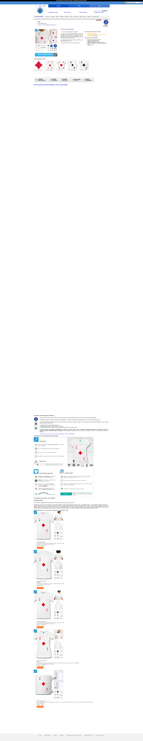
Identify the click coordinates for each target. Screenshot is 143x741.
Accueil (40, 5)
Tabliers (89, 16)
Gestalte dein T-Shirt (88, 735)
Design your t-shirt (100, 735)
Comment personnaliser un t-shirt (74, 735)
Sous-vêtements (95, 16)
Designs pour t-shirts (53, 12)
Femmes (53, 16)
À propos (62, 735)
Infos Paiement (47, 735)
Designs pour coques (98, 12)
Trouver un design (83, 12)
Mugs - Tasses (83, 16)
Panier (79, 5)
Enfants (57, 16)
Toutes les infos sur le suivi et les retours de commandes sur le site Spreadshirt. (57, 433)
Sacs (71, 16)
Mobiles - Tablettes (64, 16)
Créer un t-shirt (67, 12)
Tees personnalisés (39, 16)
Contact (58, 5)
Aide (99, 5)
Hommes (48, 16)
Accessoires (75, 16)
